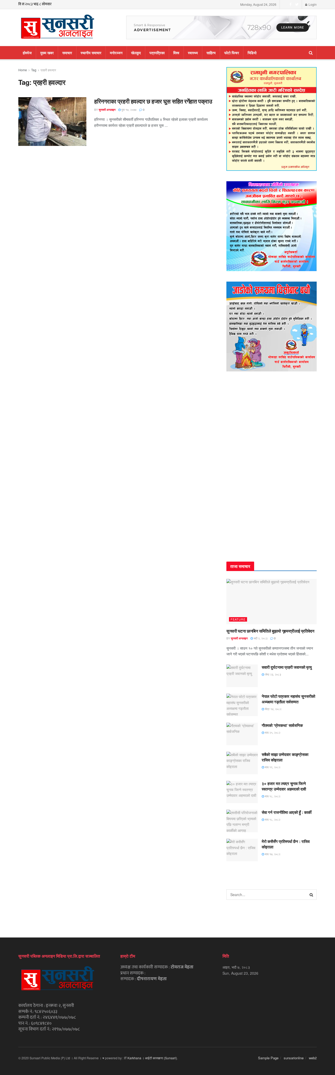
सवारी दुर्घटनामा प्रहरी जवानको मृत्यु (287, 667)
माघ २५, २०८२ (272, 732)
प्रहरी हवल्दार (48, 70)
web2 (313, 1057)
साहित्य (211, 52)
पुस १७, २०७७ (128, 109)
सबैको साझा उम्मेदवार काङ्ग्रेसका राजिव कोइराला (285, 757)
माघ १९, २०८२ (272, 767)
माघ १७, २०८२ (272, 854)
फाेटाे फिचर (231, 52)
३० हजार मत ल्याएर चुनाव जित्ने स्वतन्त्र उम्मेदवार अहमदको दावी (284, 786)
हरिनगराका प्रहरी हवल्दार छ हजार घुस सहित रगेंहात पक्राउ (153, 101)
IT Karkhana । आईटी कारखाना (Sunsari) (150, 1058)
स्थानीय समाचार (91, 52)
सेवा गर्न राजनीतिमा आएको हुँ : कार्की (286, 812)
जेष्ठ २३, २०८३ (272, 674)
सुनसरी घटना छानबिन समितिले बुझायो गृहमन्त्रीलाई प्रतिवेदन (270, 631)
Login (312, 4)
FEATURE (238, 619)
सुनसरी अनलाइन (107, 110)
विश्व (176, 52)
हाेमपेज (27, 52)
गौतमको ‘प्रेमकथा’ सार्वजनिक (282, 725)
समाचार (67, 52)
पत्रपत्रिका (157, 52)
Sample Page (268, 1057)
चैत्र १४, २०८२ (272, 709)
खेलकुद (136, 52)
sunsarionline (294, 1057)
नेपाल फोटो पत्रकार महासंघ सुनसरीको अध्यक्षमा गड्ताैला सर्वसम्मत (288, 699)
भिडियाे (252, 52)
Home (22, 70)
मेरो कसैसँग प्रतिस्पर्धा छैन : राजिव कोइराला (286, 844)
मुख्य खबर (47, 52)
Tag (33, 70)
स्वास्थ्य (193, 52)
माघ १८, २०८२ (272, 796)
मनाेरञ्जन (116, 52)
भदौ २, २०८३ (260, 638)
